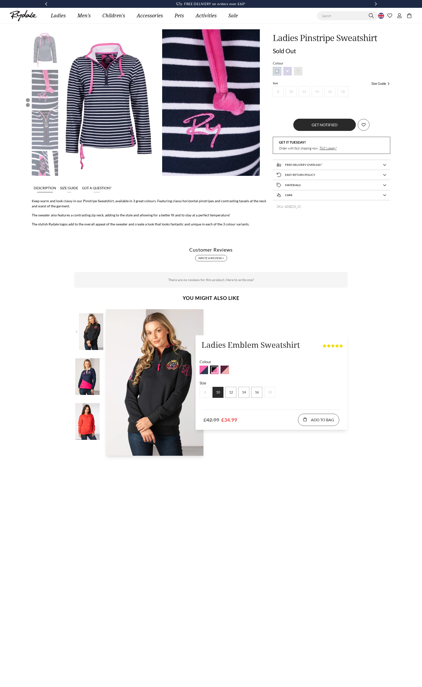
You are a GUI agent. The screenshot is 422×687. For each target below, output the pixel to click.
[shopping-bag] (409, 16)
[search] (371, 15)
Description (45, 188)
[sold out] (277, 71)
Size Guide (69, 188)
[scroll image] (45, 49)
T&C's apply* (328, 148)
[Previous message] (46, 4)
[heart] (390, 16)
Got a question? (96, 188)
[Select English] (380, 16)
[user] (399, 16)
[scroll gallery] (28, 100)
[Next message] (376, 4)
